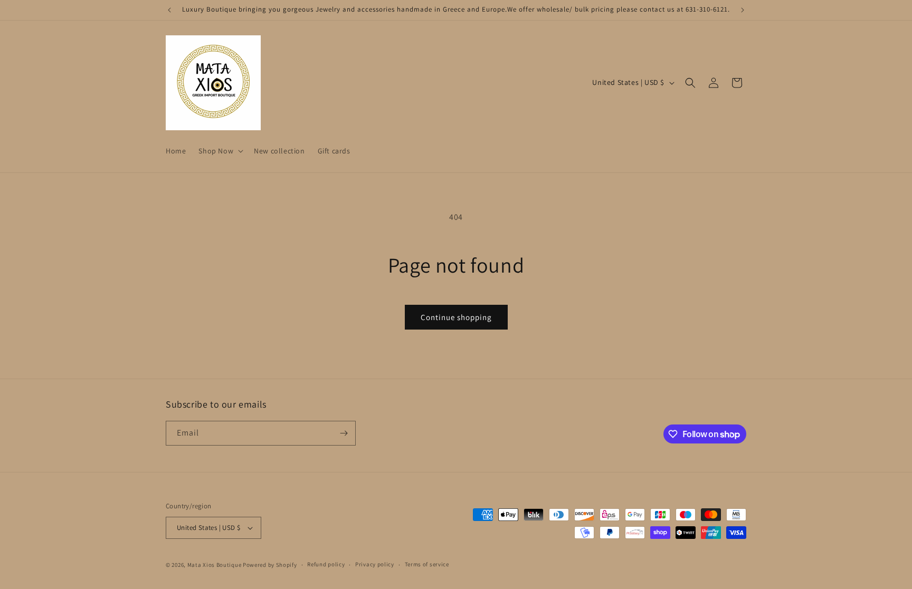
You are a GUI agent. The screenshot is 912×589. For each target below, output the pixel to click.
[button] (220, 151)
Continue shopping (456, 317)
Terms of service (427, 564)
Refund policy (326, 564)
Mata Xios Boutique (215, 564)
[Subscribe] (343, 433)
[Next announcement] (742, 10)
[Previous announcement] (169, 10)
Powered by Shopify (270, 564)
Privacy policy (374, 564)
